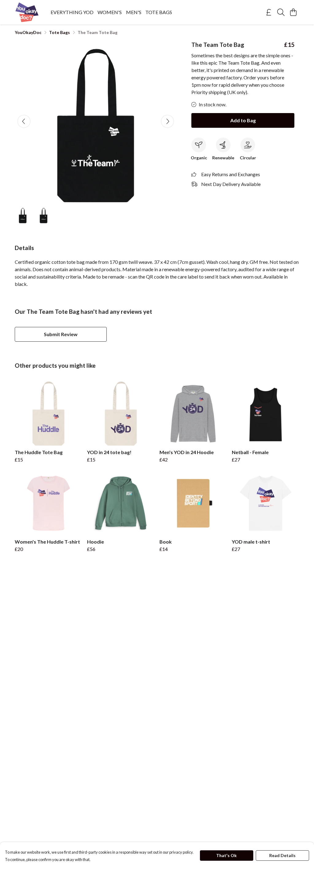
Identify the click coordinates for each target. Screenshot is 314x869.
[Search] (281, 12)
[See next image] (167, 121)
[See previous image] (24, 121)
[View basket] (293, 12)
